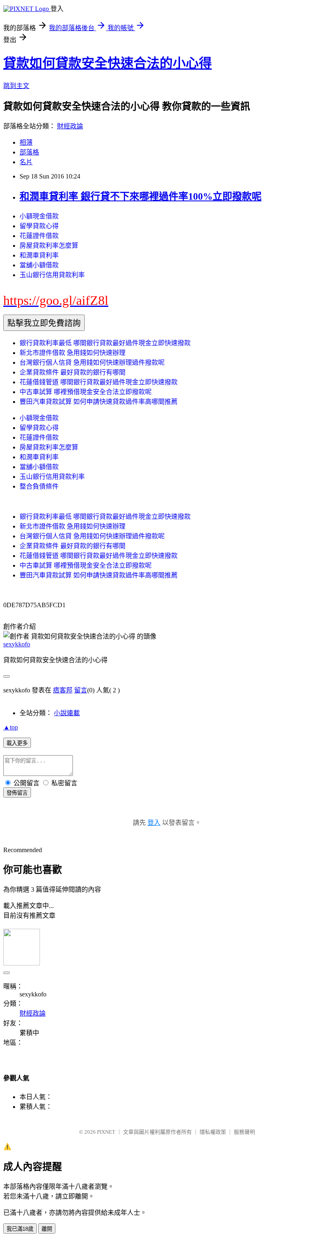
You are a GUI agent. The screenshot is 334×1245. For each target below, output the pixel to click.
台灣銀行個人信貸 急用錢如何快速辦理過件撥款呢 (92, 362)
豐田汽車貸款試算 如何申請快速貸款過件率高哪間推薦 (99, 401)
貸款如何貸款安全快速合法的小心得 (107, 63)
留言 (80, 690)
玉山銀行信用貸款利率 (52, 274)
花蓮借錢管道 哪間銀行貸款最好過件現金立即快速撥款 (99, 382)
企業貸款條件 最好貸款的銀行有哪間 (72, 372)
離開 (47, 1229)
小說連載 (67, 713)
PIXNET (106, 1132)
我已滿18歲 (20, 1229)
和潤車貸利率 (39, 255)
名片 (26, 162)
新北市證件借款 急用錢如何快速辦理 (72, 352)
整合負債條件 (39, 486)
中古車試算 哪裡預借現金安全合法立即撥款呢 (86, 391)
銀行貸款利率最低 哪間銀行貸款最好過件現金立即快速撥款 (105, 342)
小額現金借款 (39, 216)
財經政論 (70, 126)
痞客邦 (63, 690)
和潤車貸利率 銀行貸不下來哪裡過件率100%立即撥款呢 (140, 196)
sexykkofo (16, 644)
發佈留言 (17, 793)
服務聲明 (244, 1132)
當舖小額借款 (39, 265)
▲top (10, 727)
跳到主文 (16, 85)
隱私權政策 (213, 1132)
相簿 (26, 142)
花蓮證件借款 (39, 235)
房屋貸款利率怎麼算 (49, 245)
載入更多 (17, 743)
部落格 (29, 152)
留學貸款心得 (39, 226)
